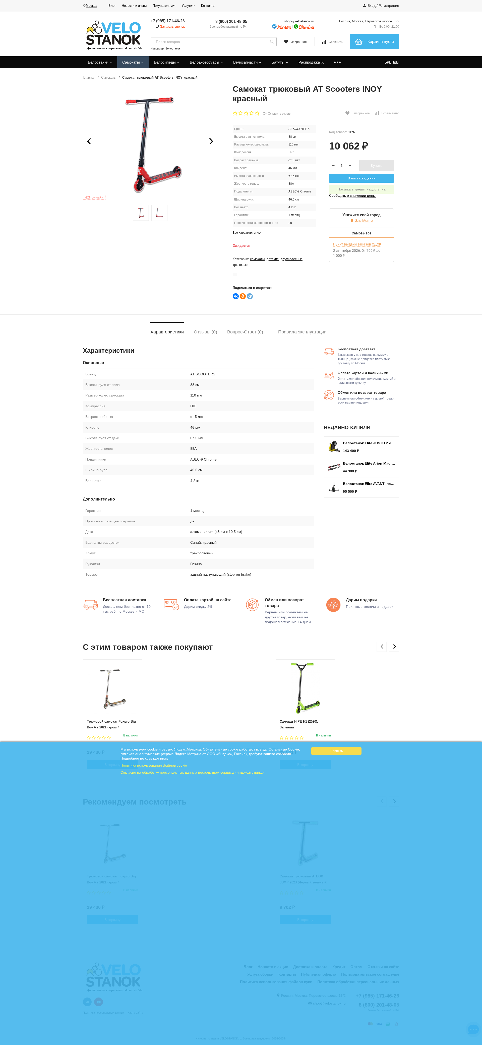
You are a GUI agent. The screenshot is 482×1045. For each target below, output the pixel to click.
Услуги (187, 6)
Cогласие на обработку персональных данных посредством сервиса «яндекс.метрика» (192, 772)
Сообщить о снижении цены (352, 195)
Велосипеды (165, 62)
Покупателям (163, 6)
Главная (89, 77)
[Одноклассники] (243, 296)
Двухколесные (292, 259)
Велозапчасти (246, 62)
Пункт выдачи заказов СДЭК (357, 244)
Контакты (208, 6)
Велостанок (172, 48)
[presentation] (89, 142)
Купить (376, 166)
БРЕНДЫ (392, 62)
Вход (372, 6)
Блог (112, 6)
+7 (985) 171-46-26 (168, 21)
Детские (273, 259)
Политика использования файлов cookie (153, 765)
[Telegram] (250, 296)
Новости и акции (134, 6)
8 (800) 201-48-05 (231, 21)
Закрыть (474, 1042)
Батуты (278, 62)
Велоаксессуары (205, 62)
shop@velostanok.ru (299, 21)
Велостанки (98, 62)
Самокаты (131, 62)
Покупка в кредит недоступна (361, 189)
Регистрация (389, 6)
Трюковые (240, 265)
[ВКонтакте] (236, 296)
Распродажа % (311, 62)
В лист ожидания (362, 178)
